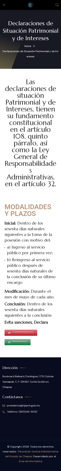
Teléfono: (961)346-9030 (21, 411)
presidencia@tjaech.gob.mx (23, 405)
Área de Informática (30, 461)
